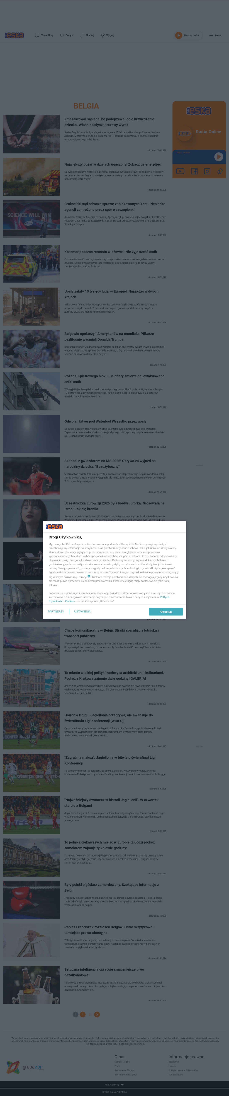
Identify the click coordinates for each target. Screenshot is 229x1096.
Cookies (70, 601)
